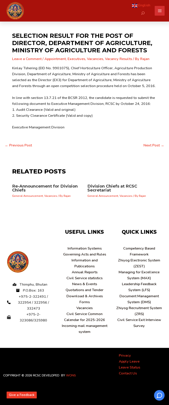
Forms (84, 302)
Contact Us (128, 373)
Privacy (125, 355)
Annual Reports (84, 272)
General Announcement (27, 196)
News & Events (84, 283)
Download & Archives (84, 296)
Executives (76, 58)
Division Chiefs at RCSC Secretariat (112, 188)
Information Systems (85, 248)
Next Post (153, 145)
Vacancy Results (118, 58)
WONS (71, 375)
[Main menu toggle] (160, 11)
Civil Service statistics (84, 278)
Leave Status (129, 367)
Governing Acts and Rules (84, 254)
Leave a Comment (27, 58)
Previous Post (18, 145)
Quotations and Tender (84, 289)
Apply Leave (129, 361)
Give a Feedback (22, 395)
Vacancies (95, 58)
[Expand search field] (143, 13)
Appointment (55, 58)
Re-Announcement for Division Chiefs (45, 188)
